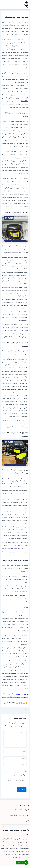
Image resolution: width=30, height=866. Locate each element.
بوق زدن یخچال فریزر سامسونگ (11, 694)
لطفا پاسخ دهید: (22, 781)
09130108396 (24, 101)
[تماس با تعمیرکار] (26, 862)
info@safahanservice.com (17, 815)
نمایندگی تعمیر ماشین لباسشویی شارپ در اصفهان (15, 697)
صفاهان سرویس (26, 7)
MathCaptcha (24, 783)
